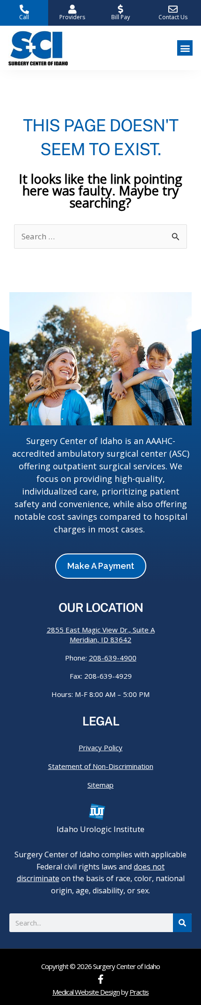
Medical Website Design (86, 992)
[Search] (182, 922)
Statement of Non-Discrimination (100, 766)
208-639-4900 (112, 657)
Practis (139, 992)
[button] (185, 48)
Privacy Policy (100, 747)
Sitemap (100, 785)
